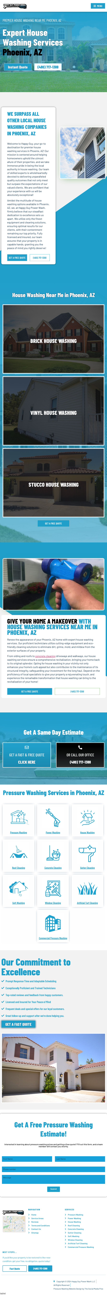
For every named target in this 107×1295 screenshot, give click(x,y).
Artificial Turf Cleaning (87, 902)
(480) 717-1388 (80, 762)
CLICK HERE (26, 761)
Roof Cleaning (18, 867)
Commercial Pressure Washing (53, 938)
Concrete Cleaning (53, 867)
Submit (53, 1189)
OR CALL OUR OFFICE (80, 754)
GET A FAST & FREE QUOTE (26, 754)
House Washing (87, 832)
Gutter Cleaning (87, 867)
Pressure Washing (18, 832)
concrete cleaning (45, 656)
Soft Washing (18, 902)
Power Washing (53, 832)
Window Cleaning (53, 902)
